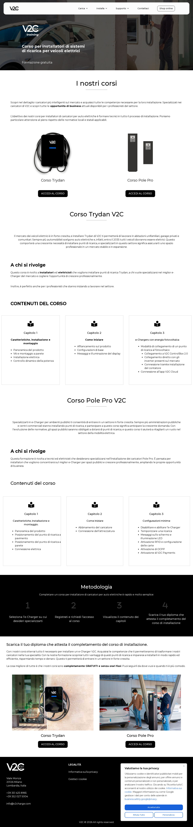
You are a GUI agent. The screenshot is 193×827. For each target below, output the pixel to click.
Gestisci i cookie (77, 779)
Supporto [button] (121, 8)
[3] (119, 605)
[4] (165, 605)
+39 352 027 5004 (17, 796)
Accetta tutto (154, 807)
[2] (73, 605)
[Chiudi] (184, 766)
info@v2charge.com (18, 803)
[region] (154, 792)
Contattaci (143, 8)
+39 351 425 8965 (16, 792)
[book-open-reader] (30, 324)
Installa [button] (100, 8)
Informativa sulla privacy (83, 771)
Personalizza (168, 815)
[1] (28, 605)
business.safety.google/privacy (141, 799)
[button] (53, 193)
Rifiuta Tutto (139, 815)
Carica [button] (81, 8)
